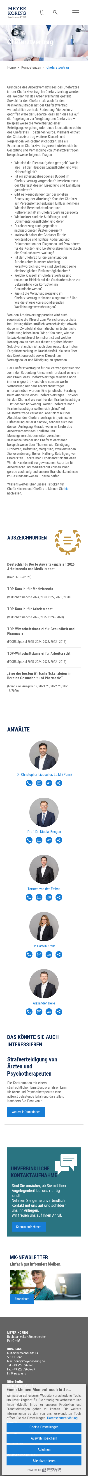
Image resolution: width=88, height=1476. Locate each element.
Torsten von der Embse (44, 889)
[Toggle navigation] (75, 12)
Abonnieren (21, 1299)
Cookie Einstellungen (44, 1427)
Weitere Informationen (26, 1112)
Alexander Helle (44, 1003)
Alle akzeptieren (44, 1461)
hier (67, 489)
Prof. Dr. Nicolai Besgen (44, 832)
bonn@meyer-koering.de (29, 1361)
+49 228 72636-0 (22, 1365)
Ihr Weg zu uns (16, 1373)
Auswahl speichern (44, 1438)
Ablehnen (44, 1449)
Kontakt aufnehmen (28, 1227)
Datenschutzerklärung (62, 1418)
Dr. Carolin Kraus (44, 946)
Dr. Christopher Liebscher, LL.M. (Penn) (44, 774)
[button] (41, 12)
